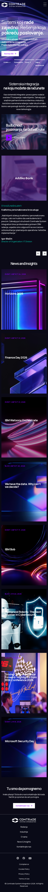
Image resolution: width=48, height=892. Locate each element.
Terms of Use (24, 878)
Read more (10, 324)
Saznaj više (9, 53)
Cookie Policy (24, 869)
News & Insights (24, 841)
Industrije (24, 832)
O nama (24, 836)
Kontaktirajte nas (23, 805)
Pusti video (19, 137)
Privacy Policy (24, 874)
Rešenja (24, 827)
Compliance (24, 864)
